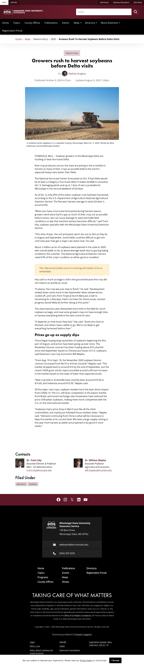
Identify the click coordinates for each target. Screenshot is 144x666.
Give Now (138, 2)
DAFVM (14, 2)
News (76, 22)
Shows (65, 581)
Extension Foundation (69, 650)
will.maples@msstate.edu (98, 470)
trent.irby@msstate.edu (39, 470)
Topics (16, 22)
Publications (51, 22)
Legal (32, 642)
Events (65, 22)
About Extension (109, 22)
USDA (62, 646)
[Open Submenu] (81, 23)
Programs (43, 577)
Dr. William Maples (95, 460)
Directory (90, 22)
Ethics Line (35, 646)
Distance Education (121, 2)
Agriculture (21, 484)
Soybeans (33, 484)
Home (5, 22)
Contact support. (83, 634)
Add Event (104, 2)
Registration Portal (12, 30)
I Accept (115, 660)
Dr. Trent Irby (34, 460)
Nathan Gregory (77, 73)
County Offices (32, 22)
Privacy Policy (86, 660)
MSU (4, 2)
